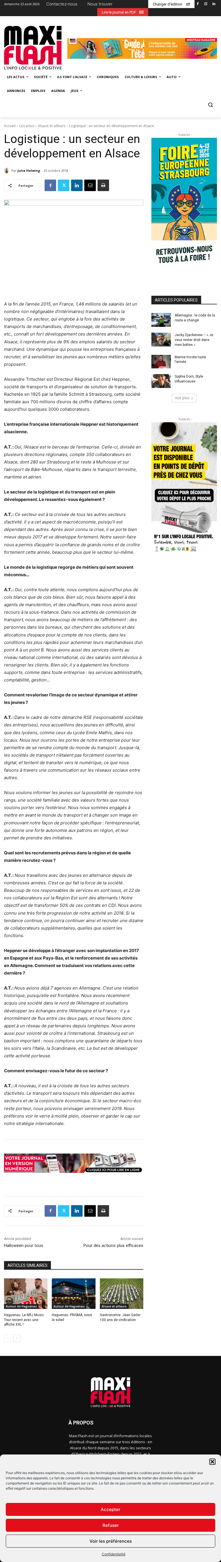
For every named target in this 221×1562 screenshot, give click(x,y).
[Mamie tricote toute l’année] (161, 362)
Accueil (10, 125)
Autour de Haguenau (21, 1306)
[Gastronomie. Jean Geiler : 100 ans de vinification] (121, 1293)
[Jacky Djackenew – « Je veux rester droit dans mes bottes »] (161, 339)
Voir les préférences (110, 1541)
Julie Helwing (29, 170)
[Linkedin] (213, 4)
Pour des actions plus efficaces (113, 1245)
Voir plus (182, 397)
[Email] (90, 185)
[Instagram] (205, 4)
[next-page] (16, 1338)
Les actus (26, 125)
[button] (212, 1462)
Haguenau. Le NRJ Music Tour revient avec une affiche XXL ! (24, 1320)
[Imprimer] (103, 185)
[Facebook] (198, 4)
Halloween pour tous (23, 1245)
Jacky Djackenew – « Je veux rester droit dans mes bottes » (194, 340)
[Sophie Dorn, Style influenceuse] (161, 381)
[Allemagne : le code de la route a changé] (161, 320)
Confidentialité (113, 1554)
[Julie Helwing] (8, 171)
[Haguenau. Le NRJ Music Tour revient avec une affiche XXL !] (25, 1293)
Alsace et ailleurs (51, 125)
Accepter (110, 1509)
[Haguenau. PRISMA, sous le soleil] (73, 1293)
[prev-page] (7, 1338)
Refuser (110, 1525)
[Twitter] (63, 185)
